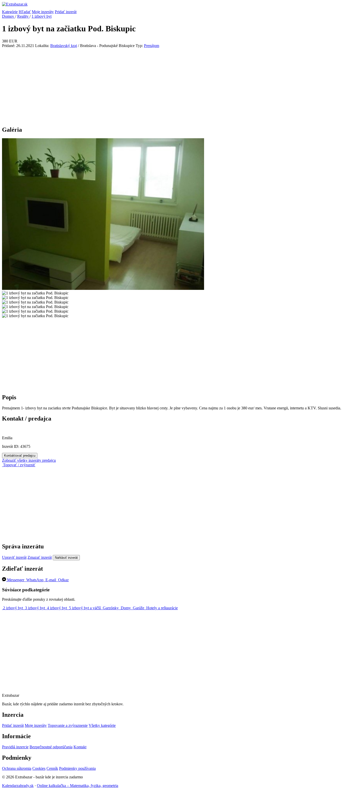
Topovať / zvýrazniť (18, 465)
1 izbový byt (42, 16)
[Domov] (172, 6)
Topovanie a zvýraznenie (68, 725)
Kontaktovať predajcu (19, 455)
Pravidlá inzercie (15, 747)
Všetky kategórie (102, 725)
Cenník (52, 768)
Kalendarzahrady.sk (18, 785)
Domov (8, 16)
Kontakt (79, 747)
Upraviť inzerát (14, 557)
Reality (23, 16)
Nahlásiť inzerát (66, 558)
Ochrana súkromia (16, 768)
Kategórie (10, 12)
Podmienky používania (77, 768)
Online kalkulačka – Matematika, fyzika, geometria (77, 785)
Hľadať (25, 12)
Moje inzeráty (43, 12)
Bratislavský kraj (63, 45)
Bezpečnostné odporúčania (51, 747)
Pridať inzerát (66, 12)
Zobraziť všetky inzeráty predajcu (29, 460)
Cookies (38, 768)
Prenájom (151, 45)
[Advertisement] (172, 86)
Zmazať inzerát (40, 557)
